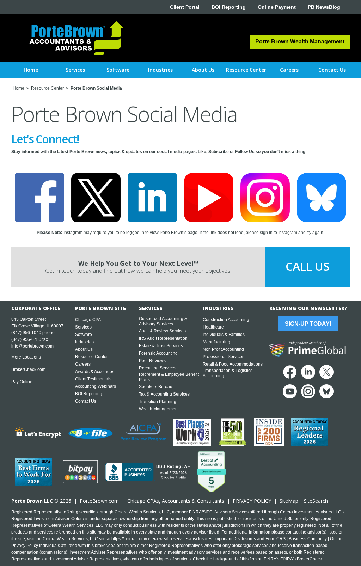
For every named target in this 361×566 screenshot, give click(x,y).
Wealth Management (159, 409)
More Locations (26, 357)
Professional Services (223, 356)
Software (83, 334)
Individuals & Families (224, 334)
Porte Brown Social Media (96, 88)
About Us (84, 349)
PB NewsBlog (324, 7)
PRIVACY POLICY (252, 501)
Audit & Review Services (162, 331)
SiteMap (289, 501)
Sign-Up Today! (308, 324)
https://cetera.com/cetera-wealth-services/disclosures (161, 538)
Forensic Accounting (158, 353)
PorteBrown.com (99, 501)
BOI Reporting (229, 7)
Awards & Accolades (94, 371)
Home (31, 69)
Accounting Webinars (95, 386)
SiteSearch (316, 501)
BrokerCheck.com (28, 369)
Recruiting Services (157, 368)
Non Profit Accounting (223, 349)
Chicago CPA (88, 319)
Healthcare (213, 327)
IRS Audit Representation (163, 338)
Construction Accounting (226, 319)
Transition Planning (157, 401)
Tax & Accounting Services (164, 394)
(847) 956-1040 (26, 332)
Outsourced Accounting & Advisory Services (163, 321)
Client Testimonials (93, 379)
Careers (83, 364)
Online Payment (277, 7)
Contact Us (85, 401)
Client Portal (185, 7)
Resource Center (47, 88)
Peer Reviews (152, 360)
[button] (75, 70)
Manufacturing (216, 341)
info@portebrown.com (32, 346)
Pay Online (21, 381)
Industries (84, 341)
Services (83, 327)
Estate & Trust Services (161, 345)
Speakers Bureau (155, 386)
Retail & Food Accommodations (233, 364)
